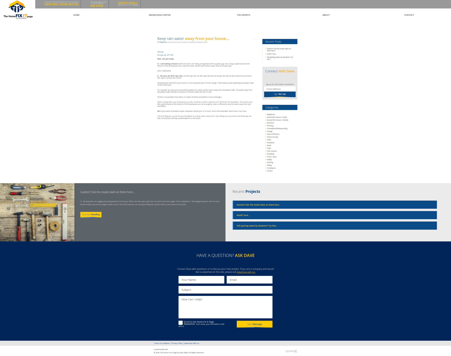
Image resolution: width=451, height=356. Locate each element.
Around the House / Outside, (177, 42)
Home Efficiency (273, 134)
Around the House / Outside (277, 120)
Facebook (272, 78)
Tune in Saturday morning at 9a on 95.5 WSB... (61, 3)
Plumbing (270, 154)
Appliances (271, 114)
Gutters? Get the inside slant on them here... (279, 50)
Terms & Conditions (162, 343)
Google (289, 343)
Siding (269, 165)
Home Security (272, 137)
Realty (269, 159)
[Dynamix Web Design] (291, 351)
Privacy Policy (177, 343)
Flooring (270, 125)
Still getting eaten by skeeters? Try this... (280, 58)
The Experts (243, 15)
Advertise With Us (192, 343)
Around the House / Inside (277, 117)
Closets (270, 171)
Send (254, 324)
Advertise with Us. (246, 272)
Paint (269, 148)
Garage (270, 131)
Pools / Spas (272, 157)
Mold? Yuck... (272, 54)
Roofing (270, 162)
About (326, 15)
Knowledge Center (160, 15)
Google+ (282, 78)
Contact (409, 15)
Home (76, 15)
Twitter (277, 78)
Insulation (270, 142)
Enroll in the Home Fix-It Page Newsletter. (201, 324)
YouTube (287, 78)
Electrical (270, 123)
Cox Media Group (174, 349)
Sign (280, 94)
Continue (91, 214)
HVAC (269, 140)
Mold (269, 145)
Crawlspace (271, 168)
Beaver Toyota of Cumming (128, 3)
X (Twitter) (284, 343)
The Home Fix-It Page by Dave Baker (18, 9)
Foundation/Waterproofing (197, 42)
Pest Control (272, 151)
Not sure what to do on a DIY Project (98, 4)
